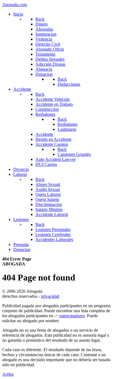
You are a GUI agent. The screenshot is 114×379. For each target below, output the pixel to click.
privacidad (50, 296)
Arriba (8, 374)
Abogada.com (14, 4)
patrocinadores (72, 315)
